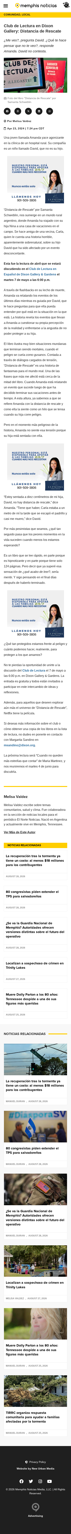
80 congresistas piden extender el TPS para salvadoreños (32, 894)
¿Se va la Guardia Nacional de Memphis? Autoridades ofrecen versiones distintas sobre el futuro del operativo (35, 930)
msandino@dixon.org (19, 745)
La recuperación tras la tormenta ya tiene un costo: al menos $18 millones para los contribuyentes (35, 860)
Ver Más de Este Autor (19, 832)
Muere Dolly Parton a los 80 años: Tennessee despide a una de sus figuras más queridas (32, 999)
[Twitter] (31, 1481)
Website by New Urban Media (35, 1468)
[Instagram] (40, 1481)
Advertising (35, 1515)
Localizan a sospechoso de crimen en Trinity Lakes (35, 965)
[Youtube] (49, 1481)
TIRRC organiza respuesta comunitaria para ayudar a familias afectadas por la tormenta (33, 1417)
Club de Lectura (33, 670)
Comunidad (12, 15)
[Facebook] (21, 1481)
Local (26, 15)
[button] (5, 5)
